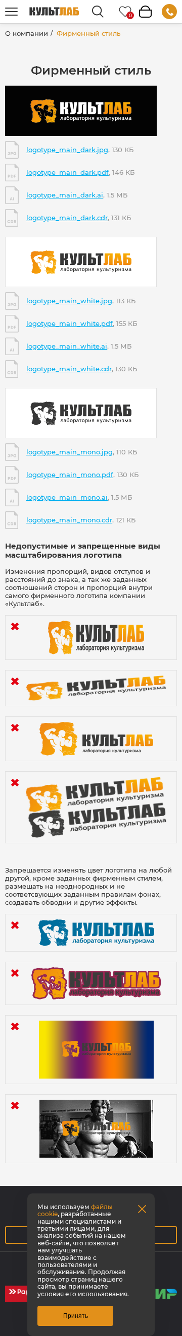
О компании (26, 33)
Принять (75, 1315)
